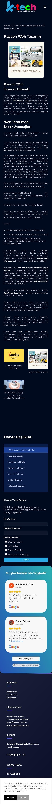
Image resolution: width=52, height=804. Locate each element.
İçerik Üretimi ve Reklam (18, 554)
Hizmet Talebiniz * (12, 537)
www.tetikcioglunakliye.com (16, 184)
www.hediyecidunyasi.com (15, 156)
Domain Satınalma (15, 550)
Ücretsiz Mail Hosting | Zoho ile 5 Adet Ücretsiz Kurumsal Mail (14, 395)
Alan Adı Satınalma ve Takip (18, 725)
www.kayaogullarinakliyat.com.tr (17, 193)
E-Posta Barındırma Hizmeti (18, 719)
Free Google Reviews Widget (27, 665)
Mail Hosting (13, 546)
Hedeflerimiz (12, 695)
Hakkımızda (11, 698)
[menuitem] (26, 450)
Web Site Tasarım (15, 542)
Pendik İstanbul (13, 747)
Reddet (23, 797)
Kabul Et (10, 797)
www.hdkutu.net (10, 142)
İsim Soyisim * (10, 519)
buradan (24, 205)
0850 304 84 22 (16, 754)
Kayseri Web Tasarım (38, 372)
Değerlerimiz (12, 692)
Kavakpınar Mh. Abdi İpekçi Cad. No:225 (23, 744)
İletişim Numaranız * (13, 528)
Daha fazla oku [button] (16, 641)
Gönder (26, 560)
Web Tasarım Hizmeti (15, 716)
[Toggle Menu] (45, 6)
